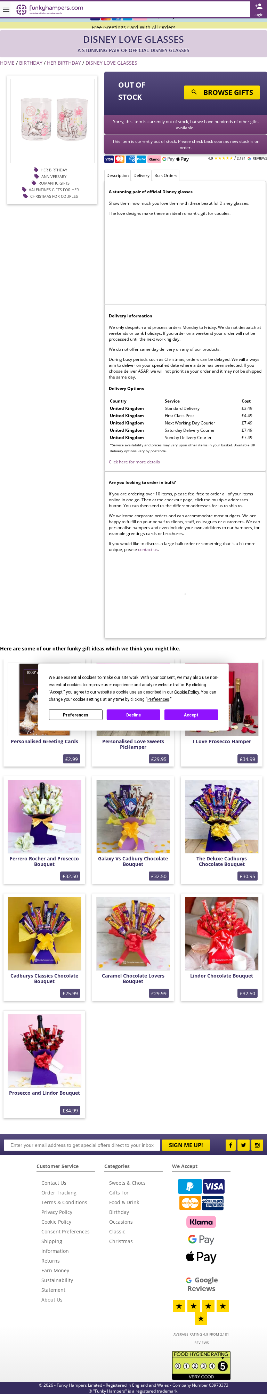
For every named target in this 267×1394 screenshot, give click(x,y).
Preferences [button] (158, 699)
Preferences (75, 714)
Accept (191, 714)
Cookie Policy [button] (186, 692)
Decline (133, 714)
